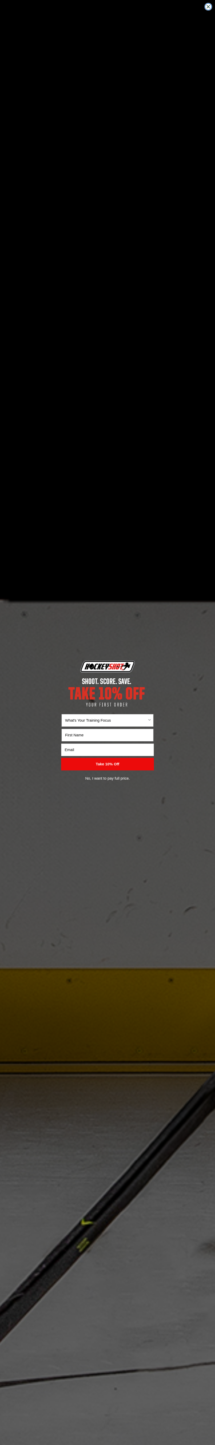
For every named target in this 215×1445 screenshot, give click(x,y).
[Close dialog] (208, 6)
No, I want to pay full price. (107, 778)
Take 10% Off (107, 764)
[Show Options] (149, 720)
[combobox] (106, 720)
